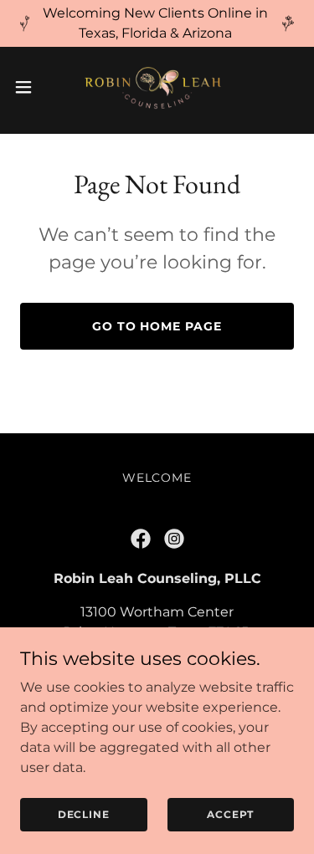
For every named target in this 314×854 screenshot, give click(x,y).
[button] (29, 87)
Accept (230, 814)
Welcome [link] (157, 477)
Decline (84, 814)
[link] (156, 87)
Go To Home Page (157, 326)
